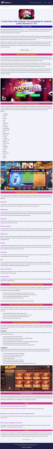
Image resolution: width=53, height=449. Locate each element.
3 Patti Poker (26, 29)
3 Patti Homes (28, 447)
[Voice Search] (2, 7)
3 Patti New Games (24, 445)
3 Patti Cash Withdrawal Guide (24, 444)
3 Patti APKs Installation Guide (31, 445)
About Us (45, 2)
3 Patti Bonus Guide (35, 444)
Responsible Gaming (16, 444)
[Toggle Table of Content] (31, 50)
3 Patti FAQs (19, 445)
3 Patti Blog (49, 2)
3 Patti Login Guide (30, 444)
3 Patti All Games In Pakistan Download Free (36, 2)
